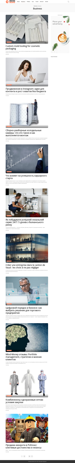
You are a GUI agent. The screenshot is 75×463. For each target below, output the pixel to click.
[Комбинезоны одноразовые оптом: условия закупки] (27, 383)
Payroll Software (54, 56)
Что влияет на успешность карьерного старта (26, 177)
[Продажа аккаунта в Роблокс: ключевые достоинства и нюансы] (27, 428)
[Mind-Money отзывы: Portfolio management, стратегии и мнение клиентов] (27, 337)
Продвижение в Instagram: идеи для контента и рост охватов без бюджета (26, 90)
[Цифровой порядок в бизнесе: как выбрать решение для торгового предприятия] (27, 291)
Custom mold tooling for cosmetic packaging (23, 47)
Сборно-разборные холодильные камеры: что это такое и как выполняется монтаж (23, 133)
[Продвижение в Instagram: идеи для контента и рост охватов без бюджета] (27, 72)
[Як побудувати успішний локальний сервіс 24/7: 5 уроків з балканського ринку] (27, 202)
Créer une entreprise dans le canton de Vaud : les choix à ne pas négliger (25, 266)
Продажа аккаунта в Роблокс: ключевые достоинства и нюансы (23, 446)
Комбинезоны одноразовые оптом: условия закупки (24, 401)
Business (9, 126)
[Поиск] (68, 1)
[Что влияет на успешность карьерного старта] (27, 158)
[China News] (11, 1)
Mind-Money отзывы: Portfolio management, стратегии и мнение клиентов (24, 357)
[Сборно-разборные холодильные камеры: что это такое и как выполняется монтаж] (27, 113)
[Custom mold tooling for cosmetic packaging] (27, 29)
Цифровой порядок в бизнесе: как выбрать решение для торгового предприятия (24, 310)
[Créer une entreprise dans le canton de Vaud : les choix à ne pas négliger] (27, 248)
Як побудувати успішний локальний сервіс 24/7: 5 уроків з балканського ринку (25, 222)
